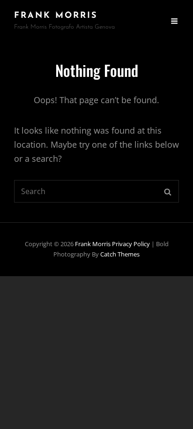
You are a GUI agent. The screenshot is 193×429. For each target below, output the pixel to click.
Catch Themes (120, 254)
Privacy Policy (131, 244)
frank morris (56, 16)
